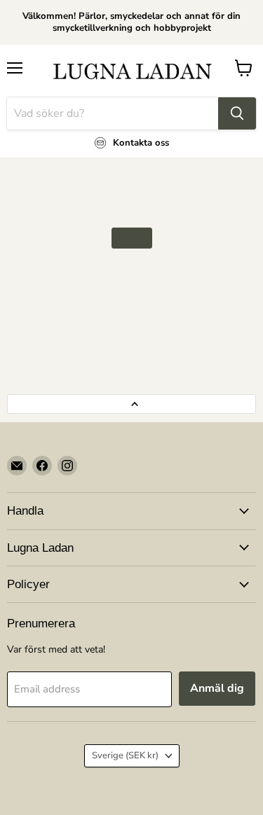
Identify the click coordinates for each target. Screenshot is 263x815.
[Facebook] (42, 465)
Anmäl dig (217, 688)
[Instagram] (67, 465)
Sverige (125, 755)
